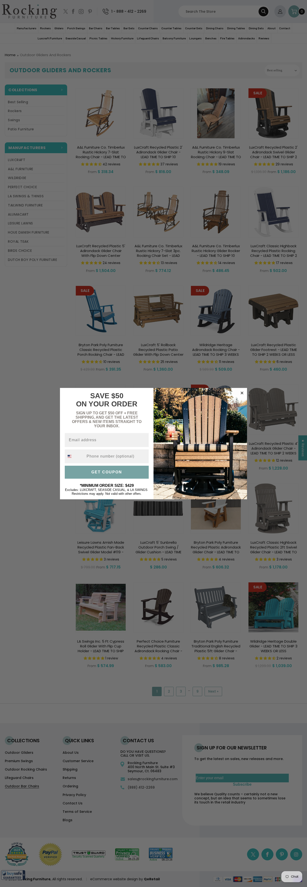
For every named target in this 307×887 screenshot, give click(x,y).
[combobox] (74, 456)
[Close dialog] (242, 393)
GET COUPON (106, 472)
